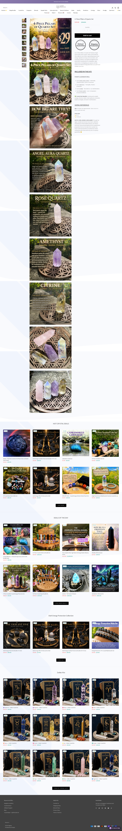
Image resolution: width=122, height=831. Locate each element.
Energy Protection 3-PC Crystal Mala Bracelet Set (103, 650)
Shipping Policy (57, 805)
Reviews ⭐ (4, 10)
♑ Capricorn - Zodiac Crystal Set (10, 707)
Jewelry (78, 10)
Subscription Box (54, 10)
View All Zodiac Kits (61, 788)
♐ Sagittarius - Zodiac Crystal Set (99, 779)
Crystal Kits (21, 10)
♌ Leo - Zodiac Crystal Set (68, 743)
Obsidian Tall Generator (97, 553)
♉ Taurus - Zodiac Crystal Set (10, 743)
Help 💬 (53, 13)
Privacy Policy (56, 810)
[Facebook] (96, 808)
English (5, 7)
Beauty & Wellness (64, 10)
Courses (69, 13)
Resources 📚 (61, 13)
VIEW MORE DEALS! (61, 603)
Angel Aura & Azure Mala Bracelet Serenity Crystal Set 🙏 (105, 496)
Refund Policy (56, 808)
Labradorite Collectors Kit (98, 594)
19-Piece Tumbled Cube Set (98, 458)
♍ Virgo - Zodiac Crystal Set (39, 779)
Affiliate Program (8, 808)
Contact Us (56, 803)
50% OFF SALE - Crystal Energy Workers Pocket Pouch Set (75, 496)
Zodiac (72, 10)
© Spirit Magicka (8, 825)
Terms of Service (57, 812)
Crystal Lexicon (7, 805)
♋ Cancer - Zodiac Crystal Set (10, 779)
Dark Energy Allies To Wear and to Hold (41, 496)
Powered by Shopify (10, 827)
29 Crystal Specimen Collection (10, 496)
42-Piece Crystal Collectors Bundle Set (41, 553)
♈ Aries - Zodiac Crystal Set (98, 707)
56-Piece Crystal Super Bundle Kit (40, 594)
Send (118, 823)
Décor (98, 10)
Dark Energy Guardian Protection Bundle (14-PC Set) (45, 458)
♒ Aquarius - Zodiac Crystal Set (40, 707)
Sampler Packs (44, 10)
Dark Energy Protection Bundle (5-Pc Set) (12, 650)
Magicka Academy (8, 803)
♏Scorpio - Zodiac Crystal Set (99, 743)
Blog (5, 810)
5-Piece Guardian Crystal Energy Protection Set (14, 594)
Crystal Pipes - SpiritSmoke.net (11, 812)
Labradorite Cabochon (67, 458)
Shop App (75, 13)
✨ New (118, 10)
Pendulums (85, 10)
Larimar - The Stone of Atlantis (69, 594)
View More (61, 505)
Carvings (93, 10)
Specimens (111, 10)
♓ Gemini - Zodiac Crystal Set (40, 743)
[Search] (115, 7)
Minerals (36, 10)
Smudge (105, 10)
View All (61, 660)
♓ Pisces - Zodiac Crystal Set (69, 707)
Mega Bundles (12, 10)
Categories (28, 10)
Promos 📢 (46, 13)
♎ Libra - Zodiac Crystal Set (68, 779)
